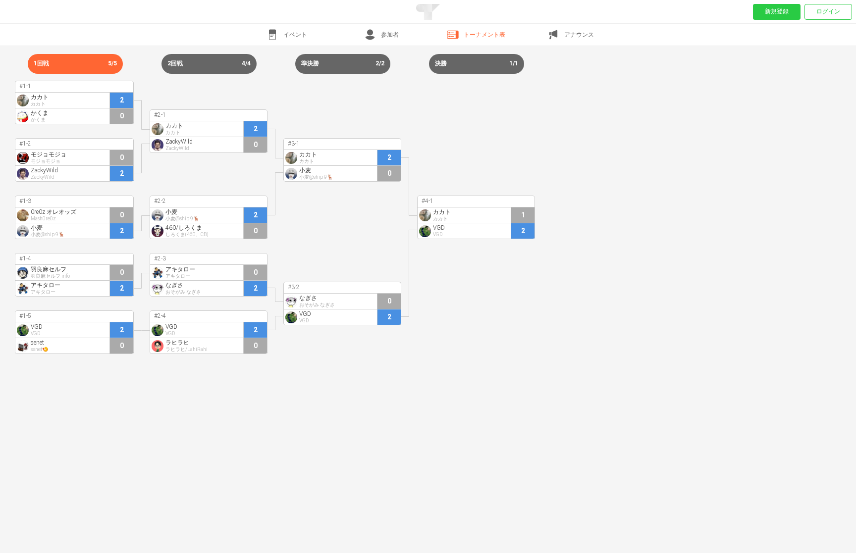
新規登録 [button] (777, 11)
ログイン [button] (828, 11)
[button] (286, 35)
